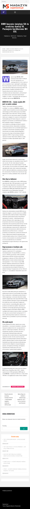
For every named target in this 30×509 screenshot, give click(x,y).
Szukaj (4, 426)
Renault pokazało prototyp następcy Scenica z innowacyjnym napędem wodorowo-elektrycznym (9, 399)
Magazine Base (9, 506)
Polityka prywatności (7, 490)
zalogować (10, 419)
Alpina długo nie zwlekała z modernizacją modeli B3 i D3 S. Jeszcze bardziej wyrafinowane (21, 398)
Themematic (18, 506)
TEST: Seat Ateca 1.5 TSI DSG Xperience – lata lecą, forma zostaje (14, 447)
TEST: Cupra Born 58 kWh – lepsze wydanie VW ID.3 (14, 440)
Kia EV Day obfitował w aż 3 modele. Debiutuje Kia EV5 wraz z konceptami (12, 455)
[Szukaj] (24, 428)
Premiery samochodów (17, 386)
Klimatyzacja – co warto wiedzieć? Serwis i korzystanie (14, 462)
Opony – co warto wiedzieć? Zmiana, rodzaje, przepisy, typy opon (15, 470)
